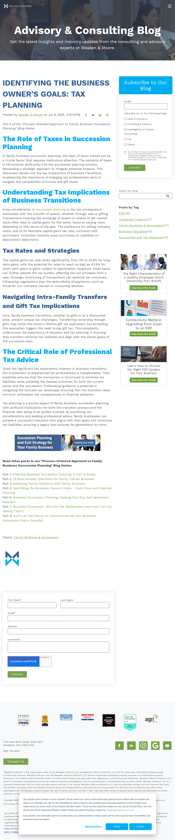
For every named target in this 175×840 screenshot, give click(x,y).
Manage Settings (93, 826)
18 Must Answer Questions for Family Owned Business (53, 479)
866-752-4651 (11, 751)
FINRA (14, 832)
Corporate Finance (135, 219)
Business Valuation (135, 231)
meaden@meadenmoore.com (120, 810)
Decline (140, 826)
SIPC (7, 832)
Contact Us (15, 761)
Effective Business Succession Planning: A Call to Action (54, 474)
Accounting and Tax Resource (143, 237)
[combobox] (145, 196)
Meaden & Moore (30, 114)
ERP (124, 213)
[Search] (168, 196)
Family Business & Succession (36, 537)
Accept (117, 826)
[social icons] (119, 745)
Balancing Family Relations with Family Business (49, 483)
